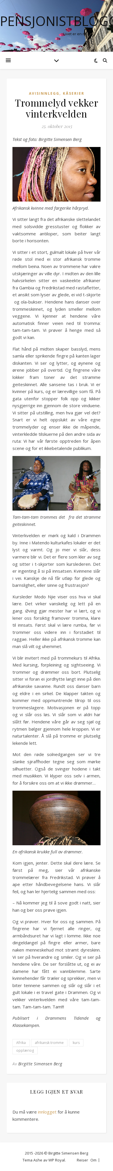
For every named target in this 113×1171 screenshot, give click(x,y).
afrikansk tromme (49, 1042)
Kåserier (73, 93)
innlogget (47, 1112)
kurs (76, 1042)
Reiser (82, 1160)
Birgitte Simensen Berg (40, 1063)
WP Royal (56, 1160)
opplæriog (25, 1050)
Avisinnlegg (44, 93)
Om (93, 1160)
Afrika (21, 1042)
